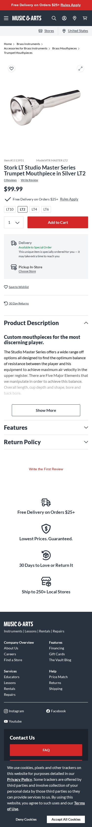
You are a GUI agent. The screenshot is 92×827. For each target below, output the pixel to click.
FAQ (46, 750)
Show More (46, 410)
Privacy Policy (19, 779)
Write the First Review (46, 469)
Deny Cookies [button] (26, 819)
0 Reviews (10, 180)
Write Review (29, 180)
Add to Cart (58, 222)
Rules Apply (71, 5)
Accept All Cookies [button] (66, 819)
